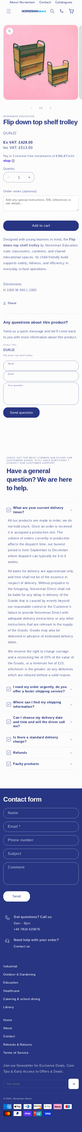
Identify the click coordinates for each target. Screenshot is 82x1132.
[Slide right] (51, 108)
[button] (9, 11)
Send (16, 896)
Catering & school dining (21, 999)
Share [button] (12, 303)
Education (10, 982)
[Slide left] (31, 108)
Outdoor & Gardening (19, 974)
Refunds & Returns (17, 1044)
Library (8, 1007)
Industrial (10, 966)
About (7, 1028)
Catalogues (63, 2)
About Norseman (22, 2)
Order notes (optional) (20, 191)
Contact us (22, 946)
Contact (45, 2)
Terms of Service (16, 1052)
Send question (21, 412)
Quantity (9, 168)
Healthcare (11, 991)
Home (7, 1020)
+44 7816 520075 (27, 929)
